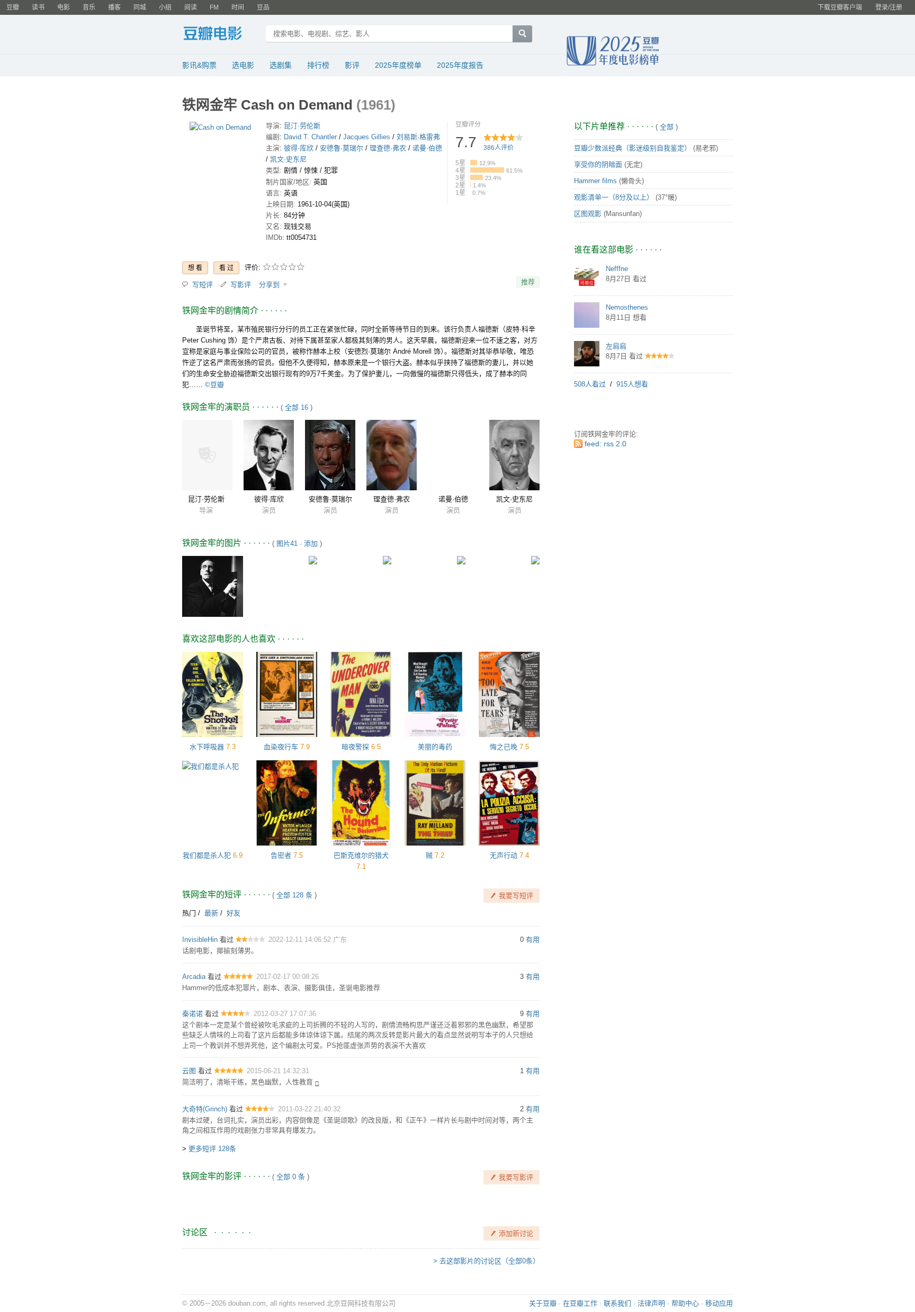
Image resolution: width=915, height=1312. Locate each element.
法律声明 (651, 1303)
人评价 (498, 147)
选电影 (243, 65)
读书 (38, 7)
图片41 (287, 543)
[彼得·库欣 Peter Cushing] (269, 455)
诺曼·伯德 (427, 148)
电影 (63, 7)
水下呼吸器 (207, 747)
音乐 (89, 7)
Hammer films (595, 181)
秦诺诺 (192, 1014)
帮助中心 (685, 1303)
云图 (189, 1071)
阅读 (190, 7)
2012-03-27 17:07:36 (285, 1014)
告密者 (281, 855)
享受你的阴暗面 (598, 164)
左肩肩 (616, 346)
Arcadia (193, 977)
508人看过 (590, 384)
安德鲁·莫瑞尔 (341, 148)
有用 (533, 939)
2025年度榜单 (398, 65)
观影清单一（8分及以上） (613, 197)
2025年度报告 (460, 65)
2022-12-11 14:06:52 (300, 939)
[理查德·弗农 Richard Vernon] (391, 455)
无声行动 (503, 855)
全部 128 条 (294, 895)
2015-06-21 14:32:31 (278, 1071)
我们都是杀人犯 (207, 855)
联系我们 (617, 1303)
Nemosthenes (627, 307)
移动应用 (719, 1303)
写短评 (202, 285)
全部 (667, 127)
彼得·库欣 (298, 148)
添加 (311, 543)
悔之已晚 (503, 747)
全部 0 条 (290, 1177)
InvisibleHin (200, 939)
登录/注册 (888, 7)
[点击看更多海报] (220, 129)
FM (214, 7)
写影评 (240, 285)
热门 (189, 913)
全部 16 (296, 407)
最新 (211, 913)
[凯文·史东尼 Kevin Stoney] (514, 455)
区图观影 (588, 214)
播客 (114, 7)
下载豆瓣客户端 (840, 7)
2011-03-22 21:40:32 (309, 1109)
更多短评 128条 (212, 1149)
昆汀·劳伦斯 (302, 126)
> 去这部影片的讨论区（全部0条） (486, 1261)
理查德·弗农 (388, 148)
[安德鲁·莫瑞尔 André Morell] (330, 455)
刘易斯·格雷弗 (418, 137)
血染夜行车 (281, 747)
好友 (233, 913)
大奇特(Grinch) (204, 1109)
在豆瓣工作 (580, 1303)
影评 (352, 65)
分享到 (270, 285)
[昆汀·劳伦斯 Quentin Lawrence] (207, 455)
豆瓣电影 (220, 35)
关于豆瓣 (543, 1303)
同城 (139, 7)
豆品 (263, 7)
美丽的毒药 (435, 747)
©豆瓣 (214, 385)
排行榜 (318, 65)
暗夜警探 (355, 747)
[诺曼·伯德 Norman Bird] (453, 455)
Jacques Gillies (366, 137)
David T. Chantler (310, 137)
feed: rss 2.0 (605, 443)
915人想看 (632, 384)
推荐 (528, 282)
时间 (237, 7)
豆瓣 (12, 7)
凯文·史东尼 (288, 159)
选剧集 (281, 65)
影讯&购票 (199, 65)
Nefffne (617, 269)
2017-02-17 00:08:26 (287, 977)
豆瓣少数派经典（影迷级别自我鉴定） (632, 148)
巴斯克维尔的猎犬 (361, 855)
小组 (165, 7)
